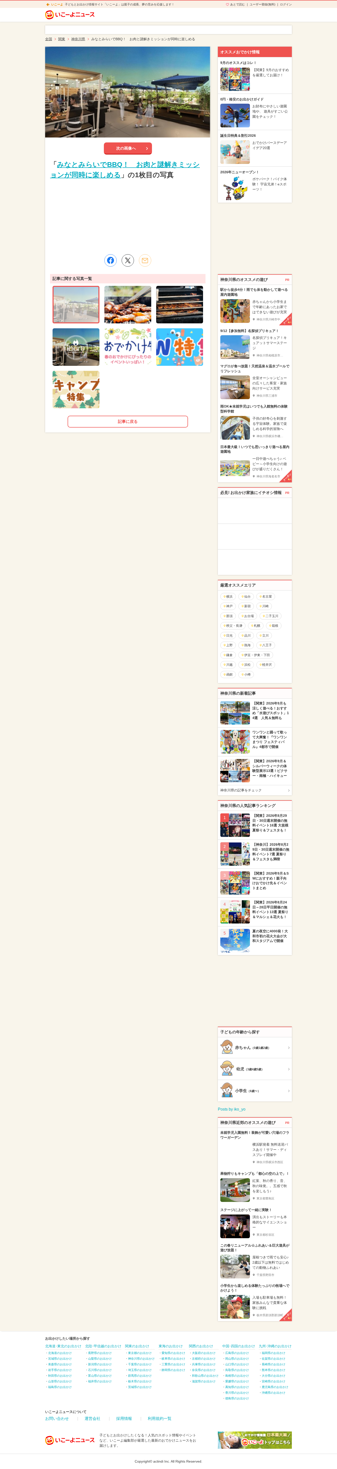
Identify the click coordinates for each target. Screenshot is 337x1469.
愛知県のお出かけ (173, 1353)
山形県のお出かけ (60, 1381)
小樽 (247, 674)
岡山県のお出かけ (237, 1358)
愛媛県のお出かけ (237, 1381)
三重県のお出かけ (173, 1364)
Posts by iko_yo (231, 1109)
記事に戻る (128, 421)
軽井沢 (267, 664)
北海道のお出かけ (60, 1353)
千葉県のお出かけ (140, 1364)
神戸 (229, 606)
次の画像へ (126, 148)
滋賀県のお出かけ (204, 1381)
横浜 (229, 596)
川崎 (265, 606)
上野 (229, 645)
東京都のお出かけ (140, 1353)
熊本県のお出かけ (273, 1370)
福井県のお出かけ (100, 1381)
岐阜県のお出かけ (173, 1358)
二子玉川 (271, 616)
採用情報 (124, 1418)
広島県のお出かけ (237, 1353)
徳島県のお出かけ (237, 1398)
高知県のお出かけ (237, 1387)
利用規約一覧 (159, 1418)
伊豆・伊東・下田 (257, 655)
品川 (247, 635)
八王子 (267, 645)
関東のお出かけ (137, 1346)
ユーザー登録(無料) (262, 4)
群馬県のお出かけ (140, 1375)
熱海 (247, 645)
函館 (229, 674)
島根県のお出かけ (237, 1375)
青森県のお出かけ (60, 1364)
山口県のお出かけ (237, 1364)
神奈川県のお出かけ (141, 1358)
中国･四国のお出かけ (238, 1346)
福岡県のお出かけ (273, 1353)
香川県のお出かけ (237, 1392)
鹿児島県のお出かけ (275, 1387)
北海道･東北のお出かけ (63, 1346)
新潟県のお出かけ (100, 1364)
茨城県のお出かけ (140, 1387)
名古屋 (267, 596)
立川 (265, 635)
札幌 (257, 625)
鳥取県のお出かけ (237, 1370)
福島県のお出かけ (60, 1387)
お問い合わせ (57, 1418)
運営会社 (92, 1418)
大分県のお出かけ (273, 1375)
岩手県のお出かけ (60, 1370)
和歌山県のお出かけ (205, 1375)
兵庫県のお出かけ (204, 1364)
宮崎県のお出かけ (273, 1381)
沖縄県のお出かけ (273, 1392)
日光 (229, 635)
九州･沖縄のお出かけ (275, 1346)
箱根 (275, 625)
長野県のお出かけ (100, 1353)
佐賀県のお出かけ (273, 1358)
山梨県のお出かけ (100, 1358)
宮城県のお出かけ (60, 1358)
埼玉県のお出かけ (140, 1370)
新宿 (247, 606)
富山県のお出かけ (100, 1375)
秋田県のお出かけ (60, 1375)
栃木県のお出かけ (140, 1381)
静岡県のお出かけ (173, 1370)
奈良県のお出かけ (204, 1370)
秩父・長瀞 (234, 625)
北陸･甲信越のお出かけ (103, 1346)
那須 (229, 616)
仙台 (247, 596)
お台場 (249, 616)
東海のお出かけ (171, 1346)
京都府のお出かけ (204, 1358)
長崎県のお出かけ (273, 1364)
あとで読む (237, 4)
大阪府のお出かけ (204, 1353)
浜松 (247, 664)
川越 (229, 664)
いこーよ (57, 4)
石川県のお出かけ (100, 1370)
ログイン (286, 4)
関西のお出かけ (201, 1346)
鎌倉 (229, 655)
